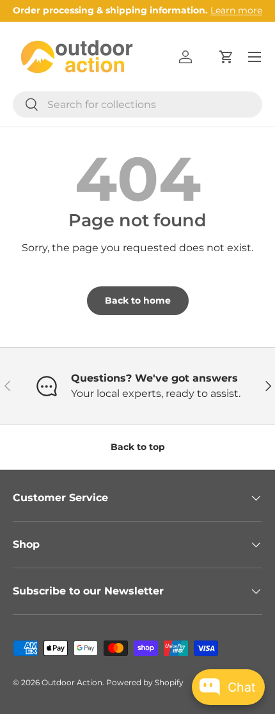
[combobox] (137, 104)
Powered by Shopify (145, 682)
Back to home (138, 300)
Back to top (138, 447)
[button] (226, 57)
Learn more (236, 10)
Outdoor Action (72, 682)
